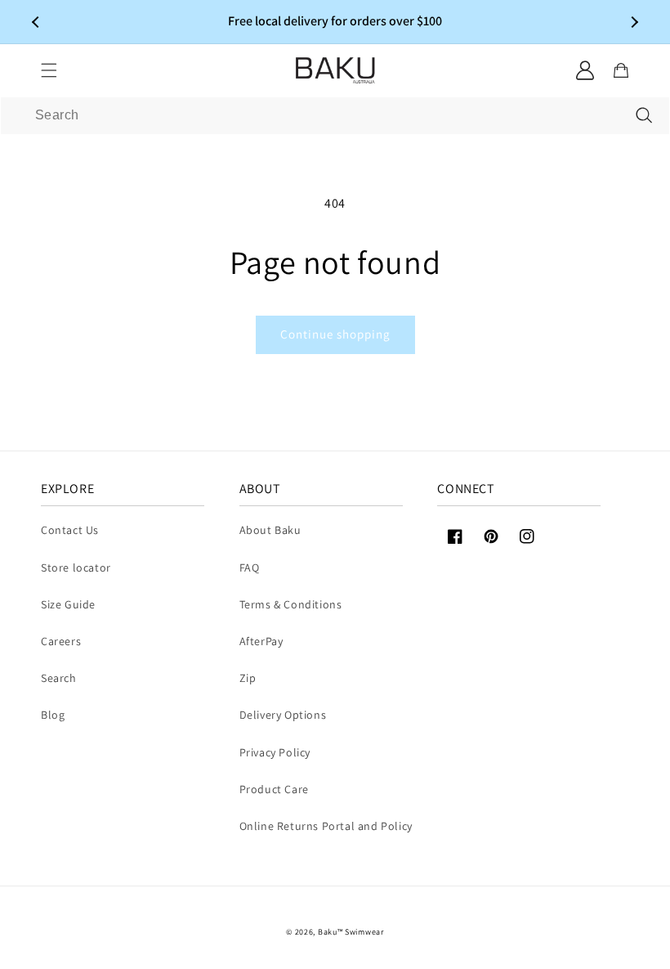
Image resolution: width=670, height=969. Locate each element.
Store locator (76, 567)
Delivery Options (283, 714)
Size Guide (68, 604)
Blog (53, 714)
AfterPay (261, 641)
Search (59, 678)
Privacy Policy (274, 752)
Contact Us (70, 530)
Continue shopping (335, 334)
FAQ (249, 567)
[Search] (644, 115)
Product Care (274, 789)
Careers (61, 641)
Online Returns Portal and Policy (326, 826)
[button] (49, 70)
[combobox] (335, 115)
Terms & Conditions (290, 604)
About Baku (270, 530)
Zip (248, 678)
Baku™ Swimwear (351, 931)
